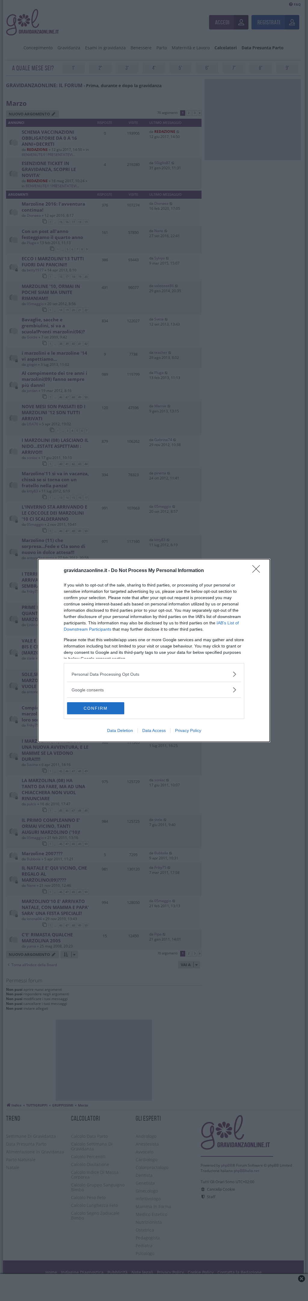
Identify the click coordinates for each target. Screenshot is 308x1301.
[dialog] (154, 650)
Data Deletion (120, 730)
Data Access (154, 730)
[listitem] (154, 674)
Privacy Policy (188, 730)
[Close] (258, 571)
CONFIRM (96, 708)
